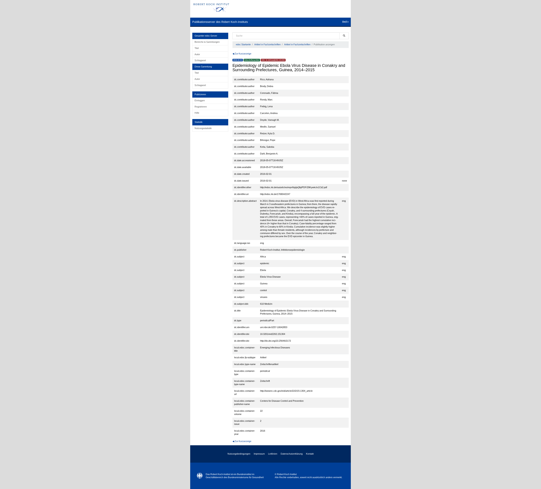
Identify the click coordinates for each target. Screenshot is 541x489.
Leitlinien (272, 454)
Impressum (259, 454)
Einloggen (200, 100)
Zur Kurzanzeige (243, 53)
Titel (197, 48)
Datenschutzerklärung (292, 454)
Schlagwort (200, 60)
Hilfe (197, 113)
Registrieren (201, 107)
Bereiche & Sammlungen (207, 42)
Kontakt (310, 454)
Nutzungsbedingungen (239, 454)
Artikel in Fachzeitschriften (267, 44)
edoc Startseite (243, 44)
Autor (197, 54)
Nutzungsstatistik (203, 128)
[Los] (344, 35)
